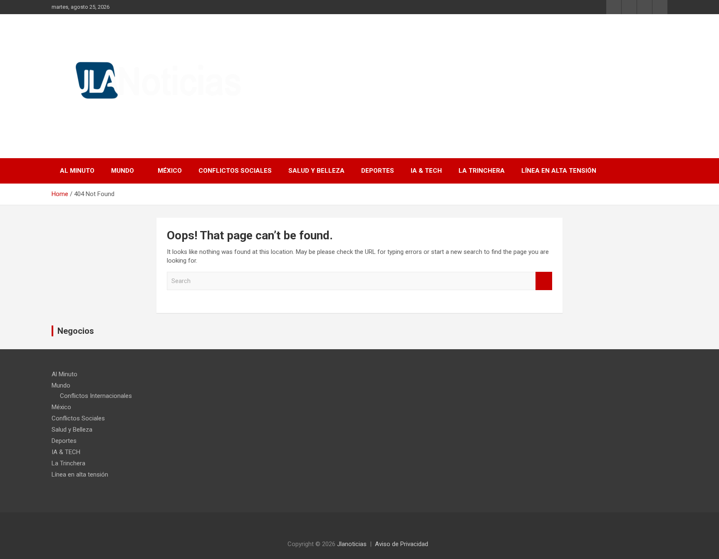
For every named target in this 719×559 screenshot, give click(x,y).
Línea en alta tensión (558, 170)
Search (544, 281)
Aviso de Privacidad (401, 544)
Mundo (122, 170)
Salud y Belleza (316, 170)
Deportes (377, 170)
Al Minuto (77, 170)
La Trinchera (482, 170)
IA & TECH (426, 170)
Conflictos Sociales (235, 170)
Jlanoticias (352, 544)
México (170, 170)
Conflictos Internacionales (96, 396)
